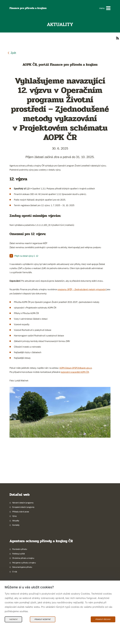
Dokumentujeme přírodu (22, 567)
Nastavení (13, 619)
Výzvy (14, 516)
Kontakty (15, 525)
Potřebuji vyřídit (18, 553)
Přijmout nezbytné (43, 619)
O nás (14, 571)
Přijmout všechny (103, 619)
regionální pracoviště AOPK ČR (75, 372)
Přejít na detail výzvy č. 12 (26, 255)
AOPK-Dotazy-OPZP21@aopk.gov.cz (75, 367)
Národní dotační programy (22, 502)
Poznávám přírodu (19, 549)
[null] (11, 52)
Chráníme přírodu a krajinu (23, 558)
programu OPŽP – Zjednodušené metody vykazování (82, 289)
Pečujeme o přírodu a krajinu (24, 562)
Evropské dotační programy (23, 507)
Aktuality (15, 520)
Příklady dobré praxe (20, 511)
